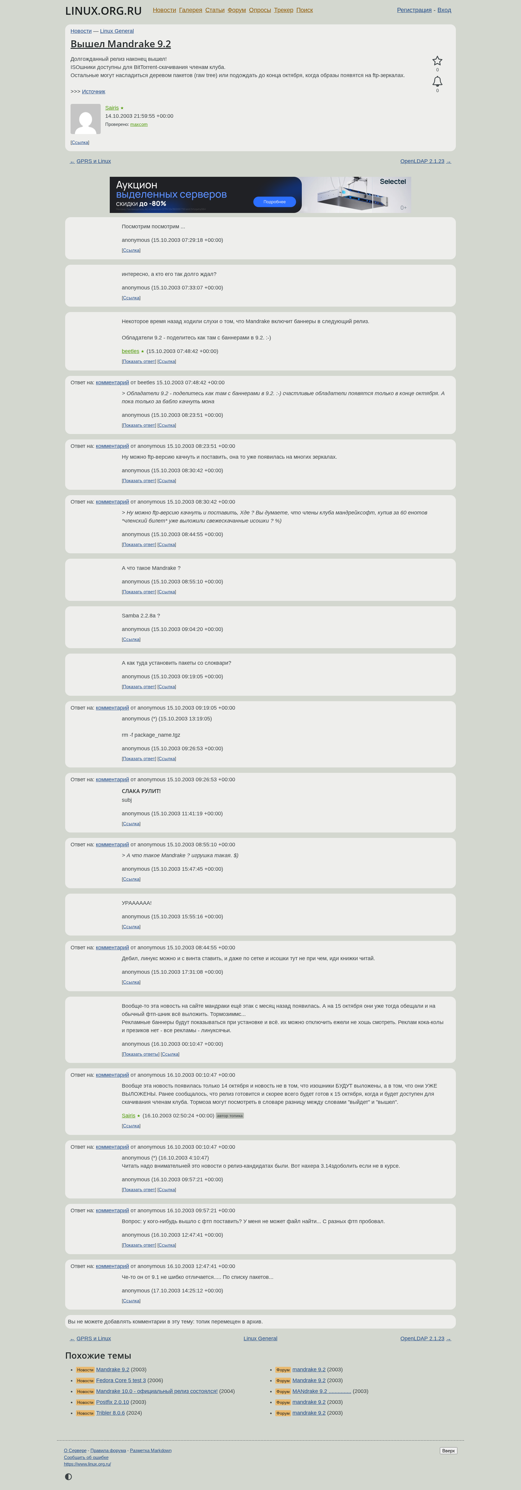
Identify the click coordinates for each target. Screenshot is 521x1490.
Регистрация (414, 10)
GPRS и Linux (94, 161)
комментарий (112, 383)
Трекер (283, 10)
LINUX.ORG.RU (103, 10)
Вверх (448, 1450)
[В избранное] (437, 61)
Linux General (117, 31)
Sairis (112, 108)
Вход (444, 10)
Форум (237, 10)
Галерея (190, 10)
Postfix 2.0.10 (112, 1402)
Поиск (304, 10)
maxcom (139, 124)
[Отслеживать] (437, 81)
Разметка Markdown (151, 1450)
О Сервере (75, 1450)
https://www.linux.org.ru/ (87, 1464)
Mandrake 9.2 (112, 1370)
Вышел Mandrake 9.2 (121, 43)
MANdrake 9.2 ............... (321, 1391)
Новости (164, 10)
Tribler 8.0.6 (110, 1413)
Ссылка (80, 142)
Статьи (215, 10)
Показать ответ (139, 361)
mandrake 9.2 (309, 1370)
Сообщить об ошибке (86, 1457)
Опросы (260, 10)
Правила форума (108, 1450)
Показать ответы (140, 1054)
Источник (93, 92)
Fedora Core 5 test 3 (121, 1380)
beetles (130, 351)
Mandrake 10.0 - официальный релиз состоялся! (157, 1391)
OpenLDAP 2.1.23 (422, 161)
